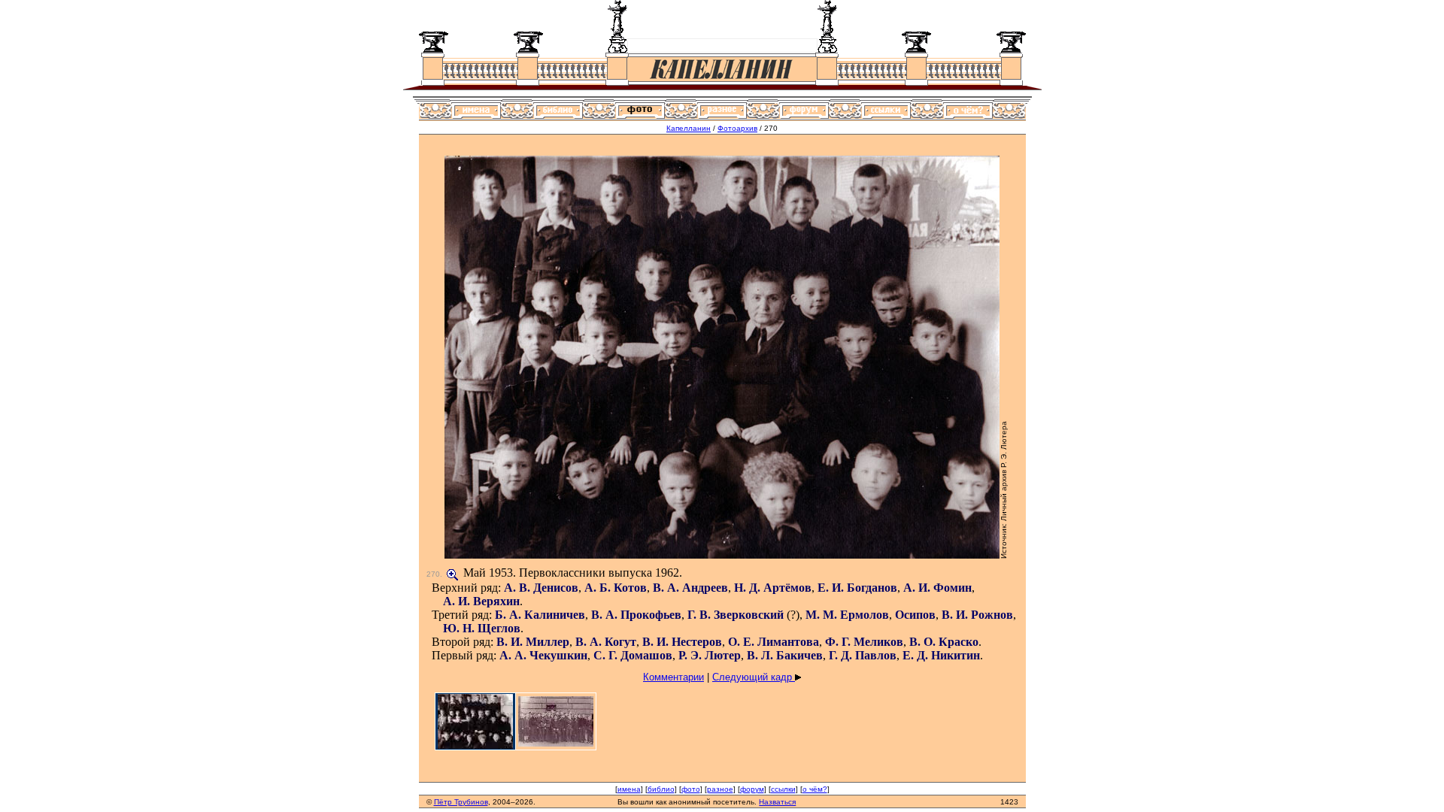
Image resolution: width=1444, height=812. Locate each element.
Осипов (915, 614)
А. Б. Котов (615, 587)
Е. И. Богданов (857, 587)
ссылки (783, 789)
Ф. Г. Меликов (864, 641)
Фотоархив (737, 128)
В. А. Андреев (690, 587)
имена (629, 789)
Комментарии (673, 677)
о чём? (814, 789)
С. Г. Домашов (632, 655)
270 (433, 574)
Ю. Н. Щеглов (481, 628)
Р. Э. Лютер (709, 655)
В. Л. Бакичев (785, 655)
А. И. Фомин (937, 587)
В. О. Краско (943, 641)
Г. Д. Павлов (862, 655)
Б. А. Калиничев (540, 614)
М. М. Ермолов (847, 614)
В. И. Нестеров (682, 641)
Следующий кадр (753, 677)
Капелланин (688, 128)
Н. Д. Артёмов (772, 587)
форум (752, 789)
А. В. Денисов (541, 587)
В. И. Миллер (532, 641)
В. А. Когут (605, 641)
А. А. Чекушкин (543, 655)
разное (720, 789)
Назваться (777, 802)
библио (661, 789)
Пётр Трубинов (461, 802)
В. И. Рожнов (977, 614)
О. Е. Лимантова (773, 641)
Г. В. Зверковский (735, 614)
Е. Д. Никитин (941, 655)
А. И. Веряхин (481, 601)
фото (690, 789)
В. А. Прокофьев (636, 614)
